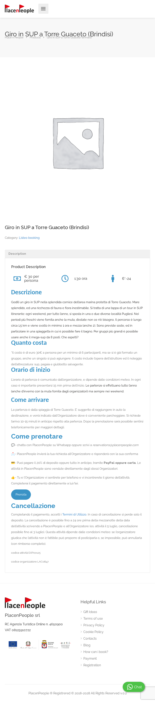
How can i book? (95, 652)
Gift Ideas (90, 612)
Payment (90, 658)
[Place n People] (19, 9)
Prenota (21, 494)
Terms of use (93, 618)
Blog (86, 645)
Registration (92, 665)
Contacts (90, 638)
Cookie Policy (93, 632)
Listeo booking (29, 238)
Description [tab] (17, 254)
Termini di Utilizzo (74, 514)
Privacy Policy (93, 625)
